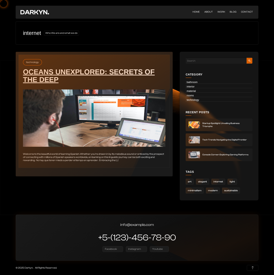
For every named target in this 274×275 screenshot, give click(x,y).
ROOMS (190, 95)
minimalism (195, 190)
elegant (202, 181)
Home (196, 11)
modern (213, 190)
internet (218, 181)
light (232, 181)
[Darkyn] (34, 12)
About (208, 11)
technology (32, 62)
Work (221, 11)
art (190, 181)
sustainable (231, 190)
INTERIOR (191, 86)
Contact (247, 11)
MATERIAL (191, 91)
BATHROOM (192, 82)
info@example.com (137, 225)
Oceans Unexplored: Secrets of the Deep (89, 76)
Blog (233, 11)
